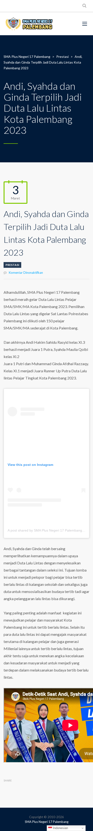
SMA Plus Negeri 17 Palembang (46, 822)
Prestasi (12, 265)
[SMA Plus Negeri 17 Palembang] (28, 23)
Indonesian (60, 828)
